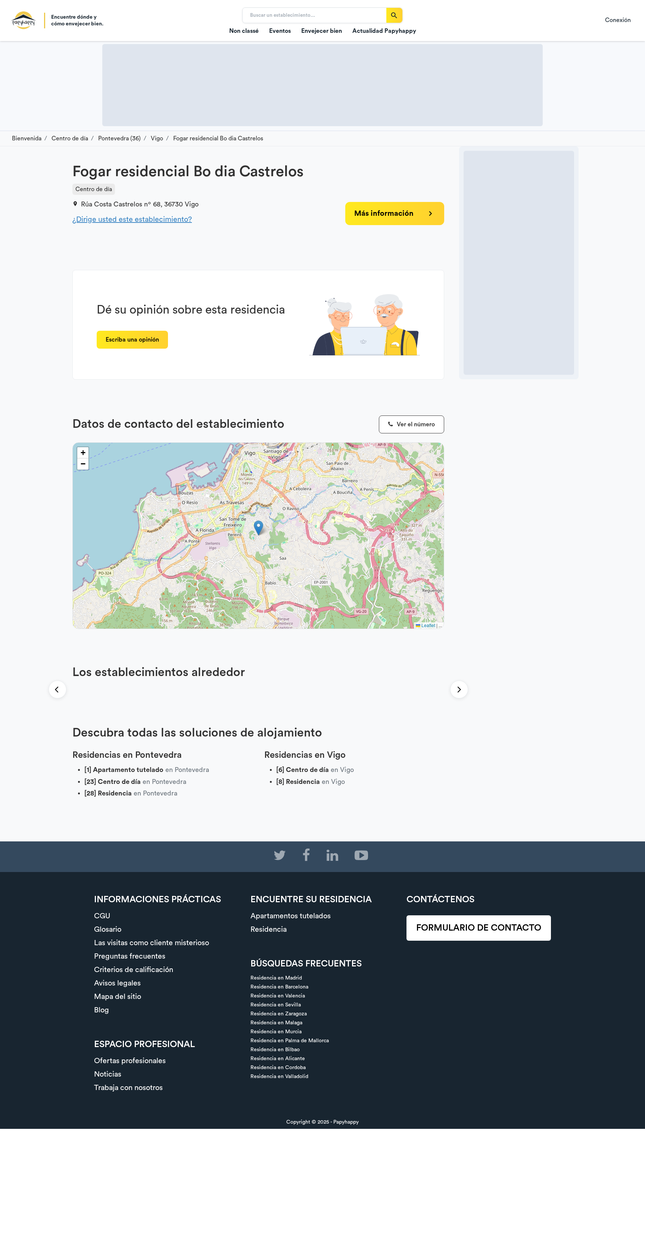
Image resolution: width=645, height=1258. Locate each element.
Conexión (618, 20)
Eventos (280, 31)
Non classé (244, 31)
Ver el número (415, 424)
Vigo (192, 204)
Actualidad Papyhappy (384, 31)
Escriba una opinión (132, 340)
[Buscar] (394, 15)
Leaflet (427, 625)
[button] (258, 528)
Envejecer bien (321, 31)
